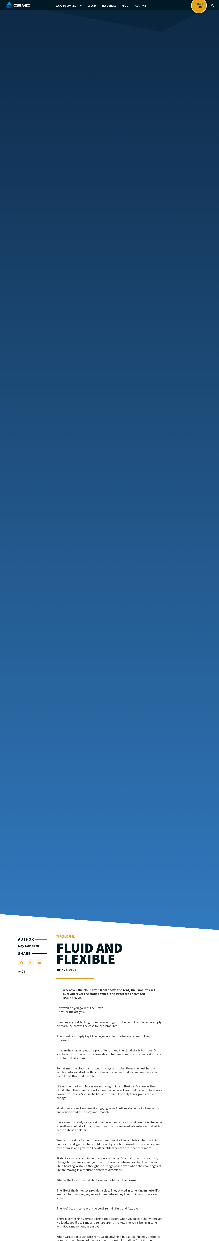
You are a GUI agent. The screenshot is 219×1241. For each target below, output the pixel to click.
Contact (140, 5)
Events (92, 5)
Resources (109, 5)
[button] (212, 5)
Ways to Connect (67, 5)
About (126, 5)
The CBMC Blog (65, 936)
